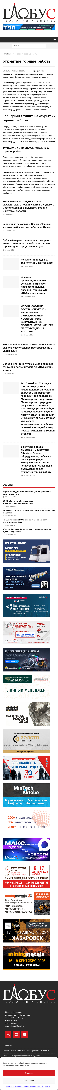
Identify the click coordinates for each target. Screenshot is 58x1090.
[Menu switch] (54, 39)
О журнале (7, 1046)
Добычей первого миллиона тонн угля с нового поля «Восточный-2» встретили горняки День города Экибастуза (27, 243)
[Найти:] (29, 45)
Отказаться (29, 1080)
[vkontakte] (8, 1034)
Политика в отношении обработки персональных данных (28, 1087)
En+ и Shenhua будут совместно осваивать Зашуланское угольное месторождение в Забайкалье (29, 347)
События (8, 485)
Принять (29, 1073)
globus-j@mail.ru (17, 1026)
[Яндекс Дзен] (16, 1034)
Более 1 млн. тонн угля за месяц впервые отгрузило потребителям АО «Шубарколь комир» (28, 367)
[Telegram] (24, 1034)
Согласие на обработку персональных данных (21, 1056)
